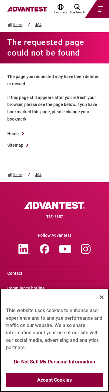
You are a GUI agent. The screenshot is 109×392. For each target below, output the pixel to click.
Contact (14, 273)
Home (17, 25)
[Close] (101, 297)
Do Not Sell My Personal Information (54, 362)
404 (38, 25)
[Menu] (90, 9)
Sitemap (15, 145)
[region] (54, 340)
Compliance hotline (26, 288)
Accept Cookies (54, 380)
